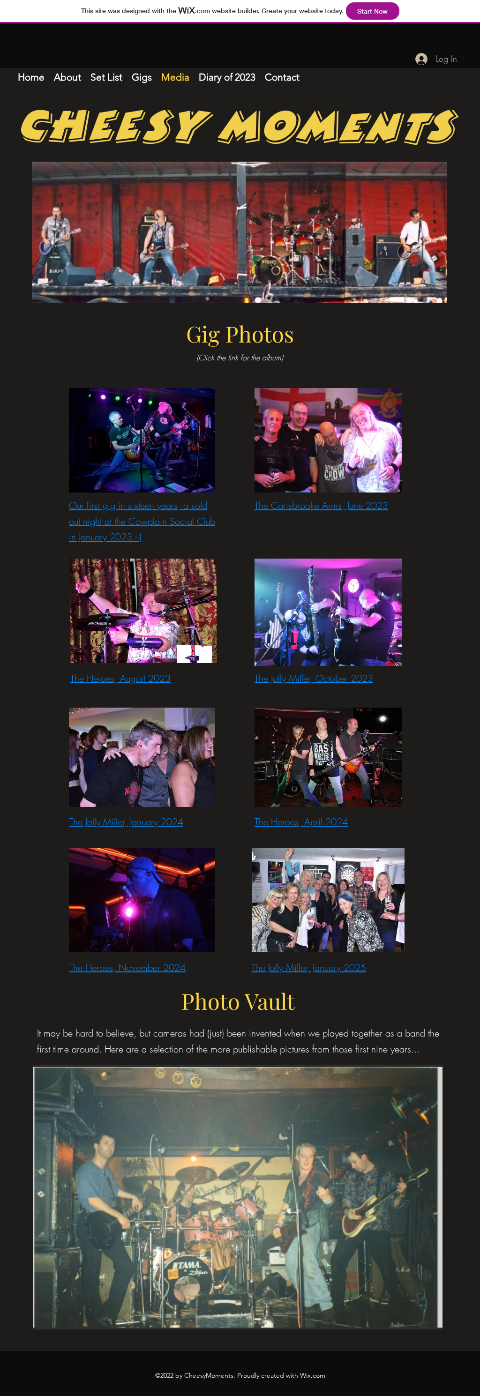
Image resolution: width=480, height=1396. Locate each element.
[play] (419, 1321)
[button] (237, 1197)
